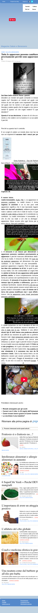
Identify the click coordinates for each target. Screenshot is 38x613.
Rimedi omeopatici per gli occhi (15, 409)
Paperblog (11, 8)
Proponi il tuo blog (14, 1)
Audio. (18, 200)
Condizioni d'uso (24, 602)
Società (27, 6)
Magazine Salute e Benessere (14, 46)
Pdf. (22, 200)
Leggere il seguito (24, 470)
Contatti (4, 602)
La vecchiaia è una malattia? (14, 416)
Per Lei (27, 9)
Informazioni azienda (26, 604)
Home (3, 1)
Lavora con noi (6, 604)
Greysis (18, 61)
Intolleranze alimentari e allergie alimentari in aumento (19, 458)
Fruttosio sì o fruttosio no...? (17, 434)
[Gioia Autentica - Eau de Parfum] (7, 161)
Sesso (34, 9)
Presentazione (24, 600)
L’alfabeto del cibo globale (16, 529)
